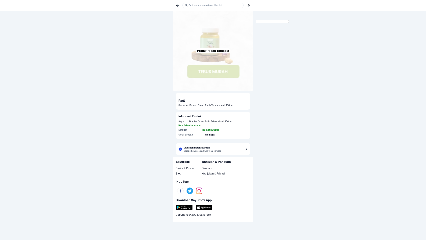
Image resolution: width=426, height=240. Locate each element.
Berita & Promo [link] (185, 168)
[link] (180, 191)
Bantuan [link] (207, 168)
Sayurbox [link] (205, 214)
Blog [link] (178, 173)
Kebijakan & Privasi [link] (213, 173)
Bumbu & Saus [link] (210, 129)
